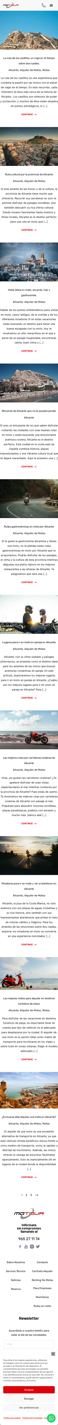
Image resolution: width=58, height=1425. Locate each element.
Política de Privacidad (32, 1418)
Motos (46, 70)
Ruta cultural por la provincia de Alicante (29, 174)
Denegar (29, 1398)
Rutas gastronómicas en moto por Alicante (29, 526)
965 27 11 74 (29, 1239)
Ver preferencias (29, 1407)
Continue (27, 114)
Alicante (14, 70)
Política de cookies (12, 1418)
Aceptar (29, 1389)
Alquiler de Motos (30, 70)
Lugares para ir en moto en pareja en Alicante (29, 642)
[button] (53, 1353)
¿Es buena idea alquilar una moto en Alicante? (29, 1116)
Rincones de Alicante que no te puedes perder (29, 410)
